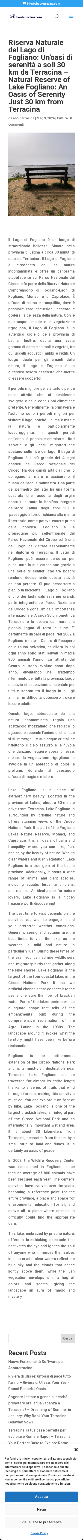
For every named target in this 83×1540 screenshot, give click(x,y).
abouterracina (23, 118)
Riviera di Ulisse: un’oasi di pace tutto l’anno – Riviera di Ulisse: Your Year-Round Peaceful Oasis (39, 1382)
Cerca (67, 1338)
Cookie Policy (39, 1533)
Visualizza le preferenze (41, 1522)
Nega (41, 1509)
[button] (76, 1449)
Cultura (62, 118)
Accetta (41, 1497)
